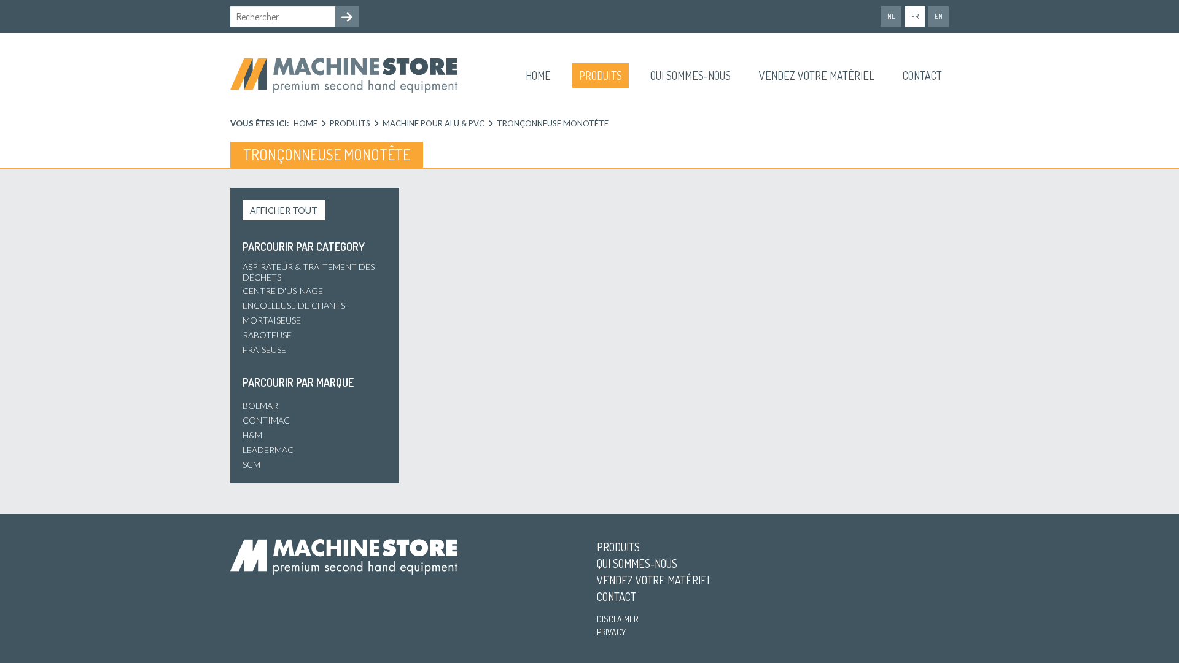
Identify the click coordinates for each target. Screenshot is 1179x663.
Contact (922, 75)
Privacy (611, 632)
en (939, 16)
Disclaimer (617, 619)
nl (891, 16)
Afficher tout (283, 210)
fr (915, 16)
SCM (251, 464)
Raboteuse (267, 335)
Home (538, 75)
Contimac (266, 420)
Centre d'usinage (283, 290)
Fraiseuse (264, 349)
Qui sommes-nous (690, 75)
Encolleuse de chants (294, 305)
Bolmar (260, 405)
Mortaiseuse (272, 320)
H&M (252, 435)
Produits (600, 75)
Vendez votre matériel (816, 75)
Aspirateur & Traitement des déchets (309, 272)
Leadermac (268, 449)
